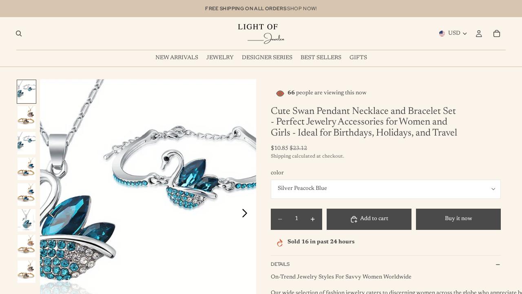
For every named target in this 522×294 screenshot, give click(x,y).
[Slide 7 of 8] (26, 246)
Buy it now (458, 219)
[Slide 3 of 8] (26, 143)
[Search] (19, 33)
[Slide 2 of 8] (26, 117)
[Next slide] (247, 215)
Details (280, 264)
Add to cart (374, 219)
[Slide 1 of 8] (26, 91)
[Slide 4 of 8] (26, 169)
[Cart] (497, 33)
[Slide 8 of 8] (26, 272)
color (277, 173)
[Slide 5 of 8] (26, 194)
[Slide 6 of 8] (26, 220)
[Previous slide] (49, 215)
